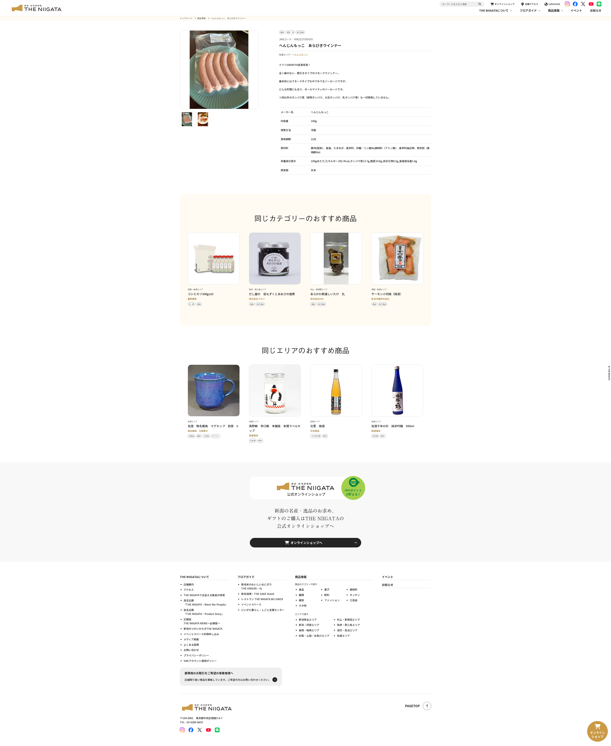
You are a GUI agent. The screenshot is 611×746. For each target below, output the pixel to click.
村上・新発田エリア (348, 619)
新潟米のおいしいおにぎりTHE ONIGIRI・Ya (256, 586)
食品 (301, 589)
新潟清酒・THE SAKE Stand (257, 594)
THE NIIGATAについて (494, 10)
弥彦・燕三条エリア (348, 625)
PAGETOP (412, 706)
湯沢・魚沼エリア (347, 630)
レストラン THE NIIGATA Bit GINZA (262, 599)
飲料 (326, 595)
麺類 (301, 595)
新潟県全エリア (308, 619)
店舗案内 (189, 584)
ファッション (332, 600)
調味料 (353, 589)
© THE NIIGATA (609, 373)
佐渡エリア (343, 635)
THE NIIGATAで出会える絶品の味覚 (204, 595)
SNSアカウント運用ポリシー (200, 661)
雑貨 (301, 600)
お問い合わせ (191, 650)
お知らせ (595, 10)
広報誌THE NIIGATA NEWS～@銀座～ (202, 621)
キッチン (355, 595)
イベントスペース (251, 604)
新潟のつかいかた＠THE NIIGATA (203, 628)
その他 (302, 605)
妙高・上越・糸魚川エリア (314, 635)
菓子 (326, 589)
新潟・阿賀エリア (309, 625)
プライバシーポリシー (196, 655)
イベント (576, 10)
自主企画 (206, 602)
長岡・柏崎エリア (309, 630)
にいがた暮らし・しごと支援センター (262, 610)
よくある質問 (191, 645)
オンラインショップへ (306, 542)
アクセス (189, 590)
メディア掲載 (191, 639)
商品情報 (553, 10)
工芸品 (353, 600)
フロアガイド (528, 10)
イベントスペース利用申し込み (201, 634)
